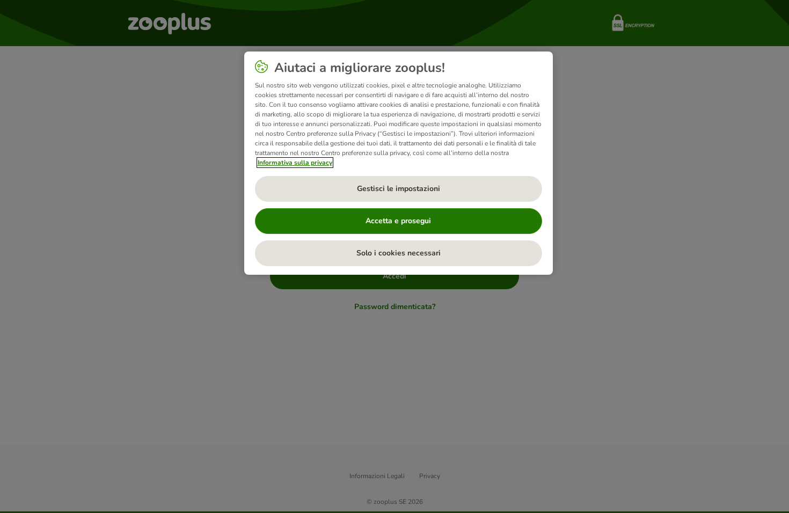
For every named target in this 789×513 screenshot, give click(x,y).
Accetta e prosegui (398, 221)
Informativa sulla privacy (295, 162)
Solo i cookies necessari (398, 253)
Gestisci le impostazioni (398, 189)
